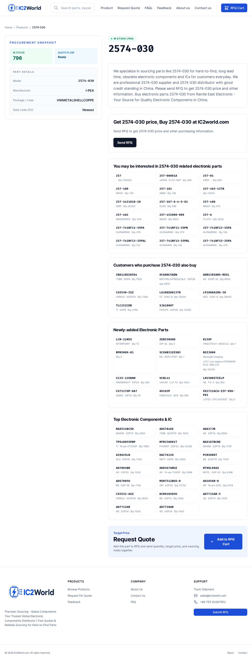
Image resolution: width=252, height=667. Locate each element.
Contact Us (138, 595)
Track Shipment (204, 589)
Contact (242, 652)
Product (107, 8)
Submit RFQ (220, 612)
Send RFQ (124, 143)
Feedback (164, 8)
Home (8, 27)
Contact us (203, 8)
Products (22, 27)
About (230, 652)
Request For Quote (80, 595)
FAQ (133, 602)
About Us (137, 589)
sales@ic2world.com (213, 595)
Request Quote (129, 8)
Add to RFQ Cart (226, 541)
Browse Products (79, 589)
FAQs (148, 8)
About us (183, 8)
